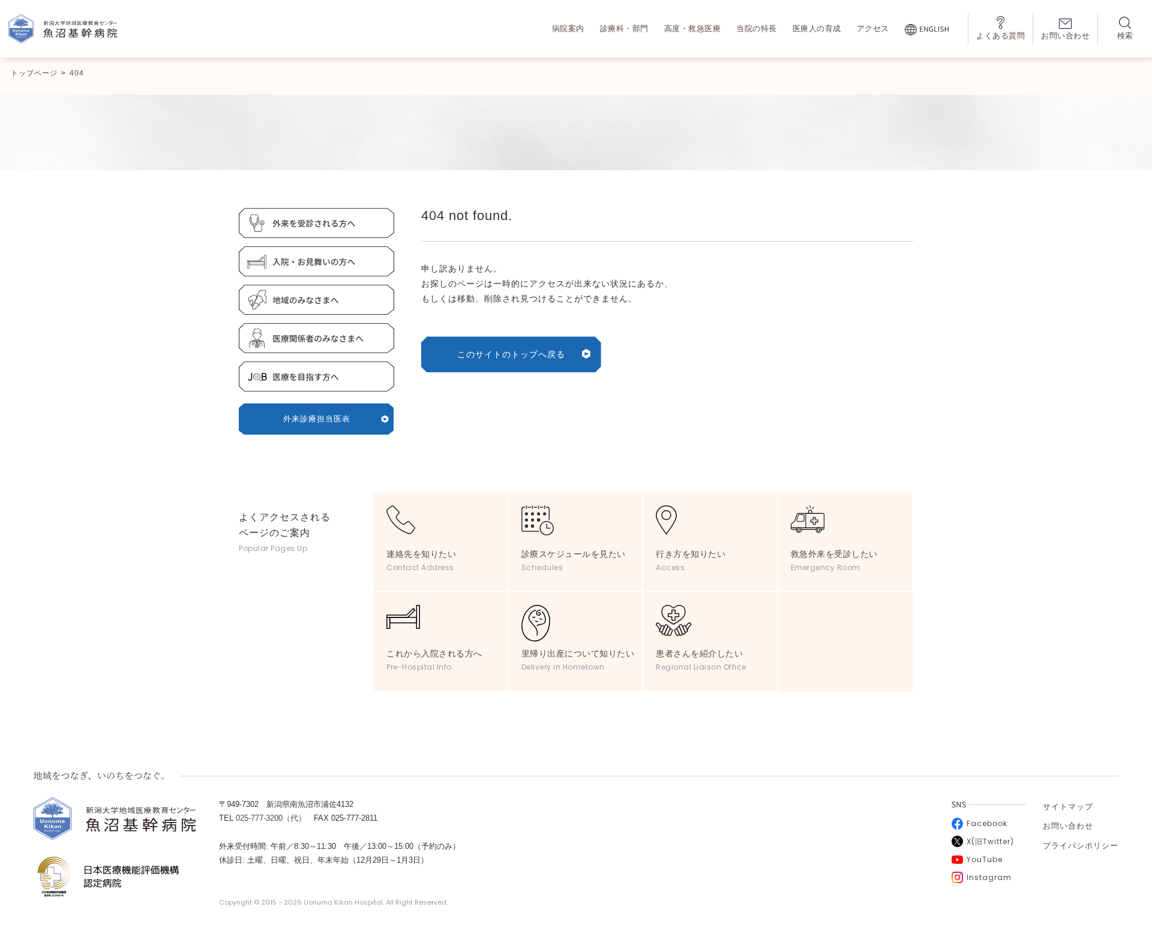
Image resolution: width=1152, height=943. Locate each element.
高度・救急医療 (692, 28)
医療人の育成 (817, 28)
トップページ (34, 73)
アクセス (873, 28)
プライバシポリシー (1080, 845)
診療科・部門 (624, 28)
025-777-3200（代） (271, 818)
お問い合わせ (1065, 35)
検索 (1125, 35)
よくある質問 (1000, 35)
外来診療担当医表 (316, 418)
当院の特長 (756, 28)
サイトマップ (1068, 806)
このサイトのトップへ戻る (511, 354)
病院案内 (568, 28)
